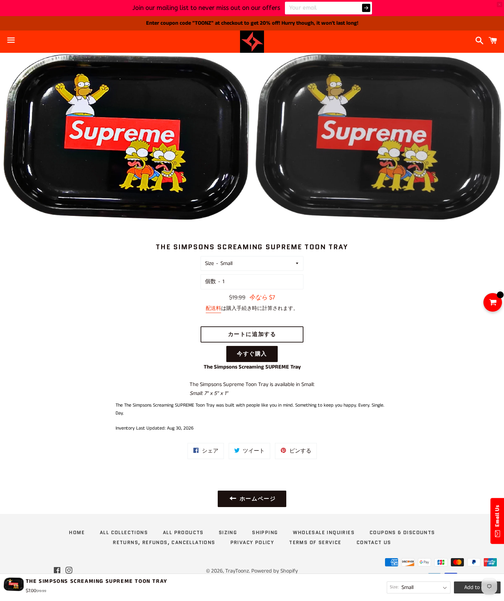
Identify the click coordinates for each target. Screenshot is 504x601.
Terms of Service (315, 542)
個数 (210, 282)
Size (209, 263)
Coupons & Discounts (402, 532)
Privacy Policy (252, 542)
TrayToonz (237, 571)
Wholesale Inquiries (324, 532)
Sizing (228, 532)
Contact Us (374, 542)
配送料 (213, 308)
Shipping (265, 532)
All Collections (124, 532)
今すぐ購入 (252, 354)
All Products (183, 532)
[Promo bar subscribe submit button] (366, 8)
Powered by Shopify (274, 571)
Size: (394, 587)
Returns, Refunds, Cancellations (164, 542)
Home (77, 532)
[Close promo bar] (499, 4)
